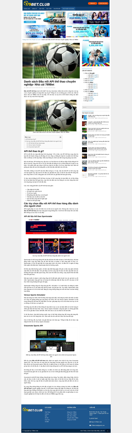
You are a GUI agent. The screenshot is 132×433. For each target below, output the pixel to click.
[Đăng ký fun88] (96, 52)
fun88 (91, 89)
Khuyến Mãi (57, 8)
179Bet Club (28, 87)
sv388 (90, 100)
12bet (91, 80)
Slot (46, 416)
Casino (47, 414)
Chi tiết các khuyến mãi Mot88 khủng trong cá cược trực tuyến (97, 168)
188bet (95, 93)
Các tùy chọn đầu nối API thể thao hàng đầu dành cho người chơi (44, 141)
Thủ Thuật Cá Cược (68, 8)
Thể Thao (47, 412)
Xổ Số (46, 418)
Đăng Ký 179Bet (71, 412)
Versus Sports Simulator (35, 145)
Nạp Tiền (41, 8)
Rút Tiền (48, 8)
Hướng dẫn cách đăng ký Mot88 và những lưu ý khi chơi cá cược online (97, 148)
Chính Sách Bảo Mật (93, 430)
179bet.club (34, 430)
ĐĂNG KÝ (92, 3)
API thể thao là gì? (31, 139)
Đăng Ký (34, 8)
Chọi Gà (47, 419)
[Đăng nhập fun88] (88, 31)
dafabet (92, 78)
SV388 (47, 421)
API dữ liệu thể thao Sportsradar (37, 143)
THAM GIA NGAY (103, 3)
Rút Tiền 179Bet (71, 416)
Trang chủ (27, 8)
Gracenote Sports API (34, 147)
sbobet (92, 99)
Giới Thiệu (83, 430)
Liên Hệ (102, 430)
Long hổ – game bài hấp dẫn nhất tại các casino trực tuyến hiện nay (98, 122)
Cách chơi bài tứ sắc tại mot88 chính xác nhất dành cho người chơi (98, 129)
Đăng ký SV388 (71, 419)
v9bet (91, 97)
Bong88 (95, 75)
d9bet (94, 84)
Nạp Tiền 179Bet (72, 414)
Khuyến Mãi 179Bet (72, 418)
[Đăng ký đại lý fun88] (44, 17)
